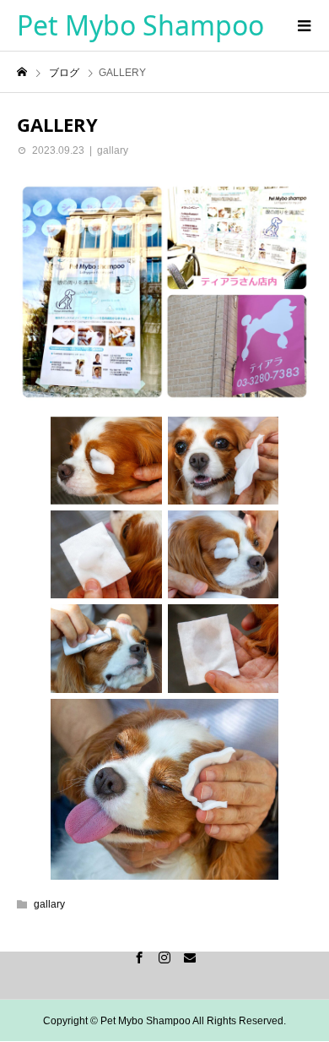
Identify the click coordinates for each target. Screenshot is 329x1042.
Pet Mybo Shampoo (140, 25)
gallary (112, 150)
